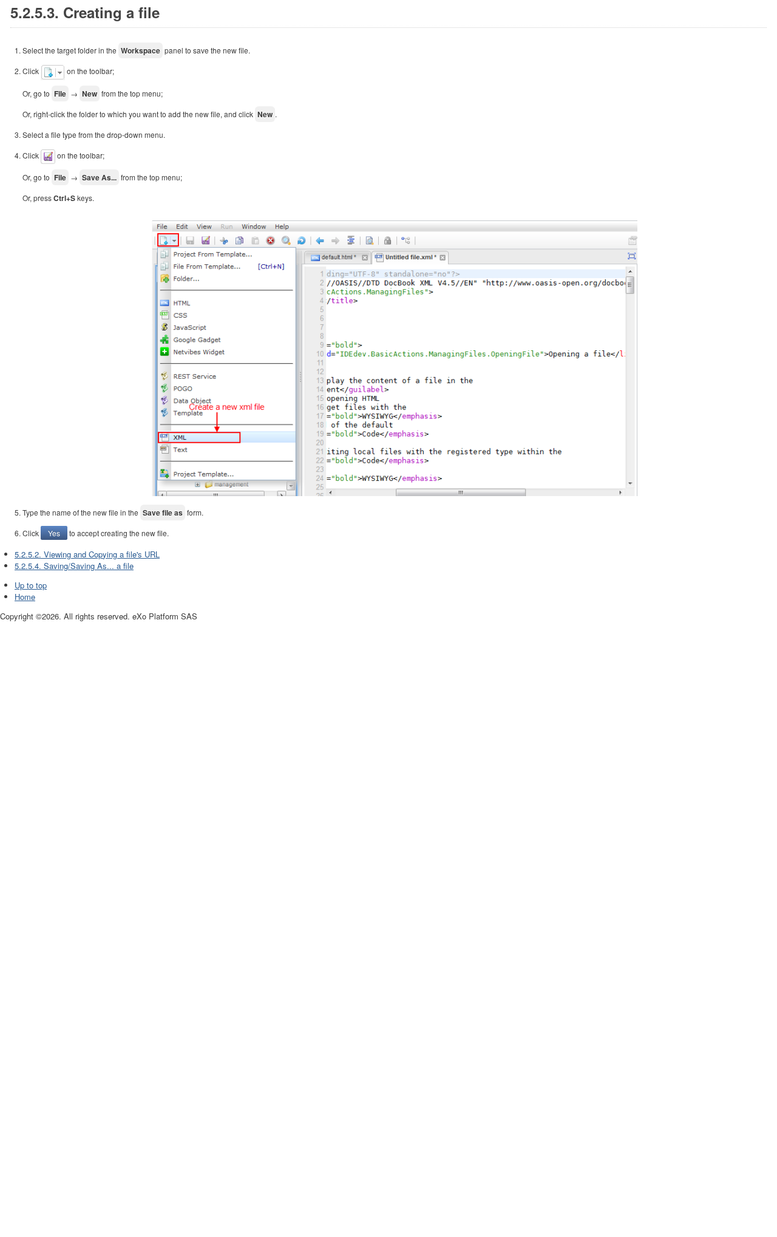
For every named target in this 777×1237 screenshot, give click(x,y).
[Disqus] (388, 774)
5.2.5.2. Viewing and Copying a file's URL (87, 554)
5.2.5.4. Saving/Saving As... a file (74, 565)
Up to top (31, 585)
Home (25, 596)
